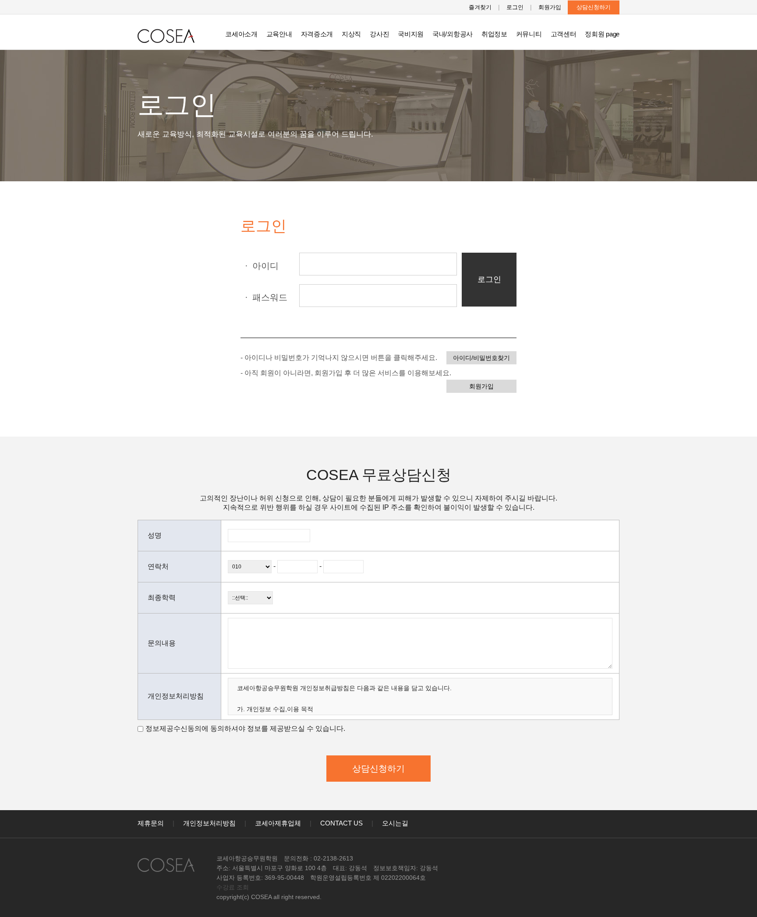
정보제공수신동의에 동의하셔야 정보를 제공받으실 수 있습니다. (245, 728)
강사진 (379, 34)
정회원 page (602, 34)
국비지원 (411, 34)
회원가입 (549, 7)
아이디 (262, 266)
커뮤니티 (529, 34)
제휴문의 (151, 823)
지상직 (351, 34)
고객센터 (564, 34)
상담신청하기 (594, 7)
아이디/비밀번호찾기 (481, 357)
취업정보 (494, 34)
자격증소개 (317, 34)
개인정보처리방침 (209, 823)
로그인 (515, 7)
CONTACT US (341, 823)
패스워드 (266, 297)
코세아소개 (241, 34)
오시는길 (395, 823)
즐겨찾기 (480, 7)
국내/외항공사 (452, 34)
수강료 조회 (232, 887)
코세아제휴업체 (278, 823)
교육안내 (279, 34)
